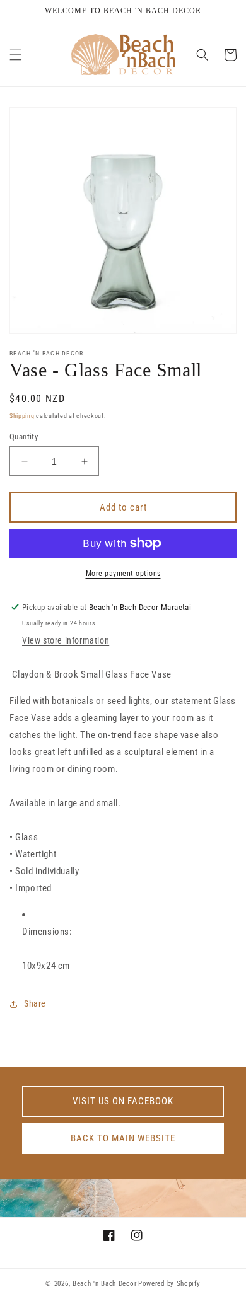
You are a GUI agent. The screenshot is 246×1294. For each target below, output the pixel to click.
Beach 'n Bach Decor (104, 1284)
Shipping (22, 415)
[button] (16, 55)
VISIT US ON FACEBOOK (123, 1101)
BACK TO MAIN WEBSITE (123, 1138)
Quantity (23, 436)
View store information (65, 640)
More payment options (123, 573)
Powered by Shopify (169, 1284)
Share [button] (35, 1003)
